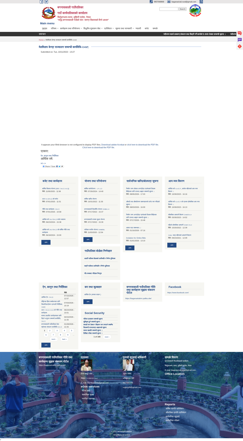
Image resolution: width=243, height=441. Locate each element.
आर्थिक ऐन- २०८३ (47, 297)
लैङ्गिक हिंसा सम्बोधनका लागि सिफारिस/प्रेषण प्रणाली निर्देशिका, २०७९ (52, 304)
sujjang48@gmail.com (132, 387)
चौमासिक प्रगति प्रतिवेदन (176, 412)
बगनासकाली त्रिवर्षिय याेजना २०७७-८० (96, 209)
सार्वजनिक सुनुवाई (172, 416)
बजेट (147, 28)
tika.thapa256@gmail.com (98, 383)
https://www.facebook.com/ (178, 293)
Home (41, 40)
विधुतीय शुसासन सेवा (92, 28)
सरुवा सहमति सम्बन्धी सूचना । (93, 330)
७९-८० (43, 163)
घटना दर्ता (86, 390)
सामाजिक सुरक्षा (88, 394)
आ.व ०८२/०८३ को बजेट (50, 199)
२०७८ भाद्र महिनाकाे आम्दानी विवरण (179, 235)
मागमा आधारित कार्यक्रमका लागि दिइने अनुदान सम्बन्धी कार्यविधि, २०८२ (51, 318)
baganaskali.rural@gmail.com (183, 370)
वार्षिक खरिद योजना (90, 199)
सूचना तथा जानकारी (123, 28)
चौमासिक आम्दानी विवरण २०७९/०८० (180, 215)
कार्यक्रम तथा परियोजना (70, 28)
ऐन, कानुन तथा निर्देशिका (50, 156)
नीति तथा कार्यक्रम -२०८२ (50, 209)
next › (54, 339)
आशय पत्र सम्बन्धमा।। (133, 228)
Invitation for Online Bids (136, 238)
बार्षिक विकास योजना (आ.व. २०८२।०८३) (55, 189)
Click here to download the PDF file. (98, 147)
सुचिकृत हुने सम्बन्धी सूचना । (92, 322)
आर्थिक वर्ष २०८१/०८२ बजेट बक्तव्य (53, 219)
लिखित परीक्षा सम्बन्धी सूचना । (93, 333)
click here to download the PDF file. (143, 145)
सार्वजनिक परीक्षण (172, 420)
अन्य (46, 242)
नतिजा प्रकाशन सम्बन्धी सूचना (93, 319)
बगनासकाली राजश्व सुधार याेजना (94, 219)
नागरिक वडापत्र (88, 398)
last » (64, 339)
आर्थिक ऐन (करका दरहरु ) (92, 294)
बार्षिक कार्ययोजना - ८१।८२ (93, 189)
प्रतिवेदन (108, 28)
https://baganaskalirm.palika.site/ (138, 298)
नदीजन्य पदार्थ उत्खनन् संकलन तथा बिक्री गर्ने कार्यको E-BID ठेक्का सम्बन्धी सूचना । (184, 34)
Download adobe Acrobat (113, 145)
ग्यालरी (138, 28)
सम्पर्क (155, 28)
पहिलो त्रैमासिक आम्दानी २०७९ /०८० (180, 225)
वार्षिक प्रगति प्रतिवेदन (175, 408)
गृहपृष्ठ (44, 28)
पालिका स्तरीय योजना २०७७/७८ (94, 230)
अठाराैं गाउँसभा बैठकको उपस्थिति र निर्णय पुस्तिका (99, 258)
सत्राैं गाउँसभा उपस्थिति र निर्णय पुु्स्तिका (97, 266)
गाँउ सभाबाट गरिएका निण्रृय (93, 273)
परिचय (53, 28)
